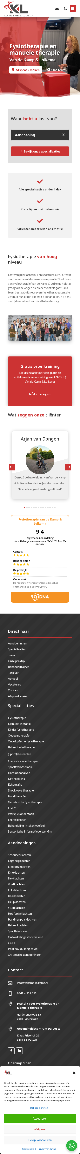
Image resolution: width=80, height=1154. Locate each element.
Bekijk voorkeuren (40, 1140)
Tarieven (13, 672)
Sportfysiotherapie (20, 767)
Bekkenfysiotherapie (21, 747)
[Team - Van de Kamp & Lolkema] (40, 339)
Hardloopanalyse (19, 772)
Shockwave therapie (21, 790)
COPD (12, 943)
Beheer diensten (39, 1107)
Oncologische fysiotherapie (26, 741)
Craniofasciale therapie (23, 761)
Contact (13, 690)
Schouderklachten (19, 855)
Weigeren (40, 1129)
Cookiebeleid (29, 1148)
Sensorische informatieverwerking (30, 831)
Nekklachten (16, 878)
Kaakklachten (16, 896)
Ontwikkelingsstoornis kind (25, 937)
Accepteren (40, 1118)
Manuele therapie (19, 723)
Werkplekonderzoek (21, 814)
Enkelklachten (17, 890)
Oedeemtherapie (19, 735)
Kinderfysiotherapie (21, 729)
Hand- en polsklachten (22, 919)
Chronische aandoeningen (24, 954)
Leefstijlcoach (17, 819)
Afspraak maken (28, 70)
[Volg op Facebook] (11, 1050)
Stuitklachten (16, 907)
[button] (74, 1073)
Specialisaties (17, 649)
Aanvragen (42, 394)
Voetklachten (16, 884)
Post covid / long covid (22, 948)
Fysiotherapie (17, 718)
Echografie (15, 784)
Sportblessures (17, 931)
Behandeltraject (18, 667)
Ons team (58, 70)
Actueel (13, 678)
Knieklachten (16, 872)
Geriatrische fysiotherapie (25, 802)
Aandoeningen (17, 643)
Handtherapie (17, 796)
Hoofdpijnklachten (20, 913)
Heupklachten (17, 902)
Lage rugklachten (19, 860)
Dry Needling (16, 778)
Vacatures (14, 684)
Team (11, 655)
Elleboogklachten (19, 866)
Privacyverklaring (47, 1148)
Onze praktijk (16, 661)
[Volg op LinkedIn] (19, 1050)
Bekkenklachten (18, 925)
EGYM (12, 808)
